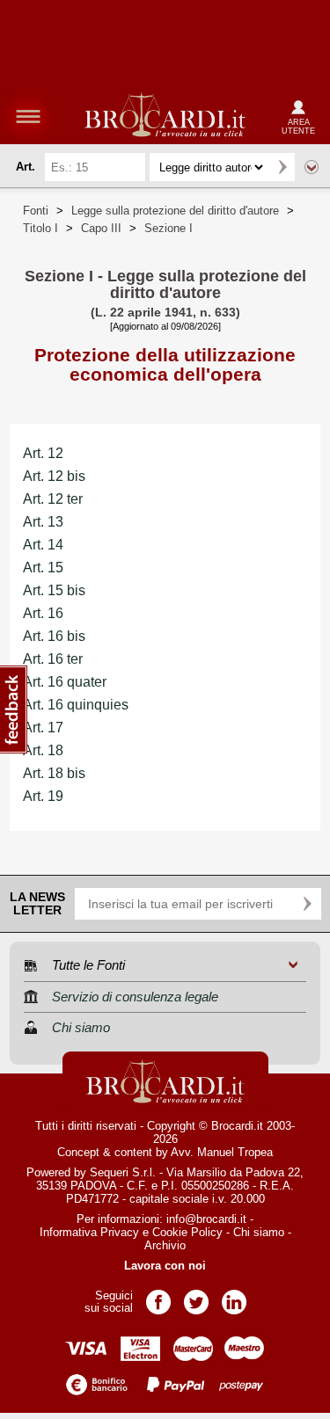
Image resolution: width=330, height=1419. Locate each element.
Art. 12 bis (54, 476)
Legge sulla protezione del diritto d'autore (175, 210)
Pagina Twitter (196, 1296)
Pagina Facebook (158, 1296)
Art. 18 (43, 750)
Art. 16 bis (54, 636)
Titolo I (40, 228)
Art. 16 (43, 613)
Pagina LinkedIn (234, 1296)
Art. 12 (43, 453)
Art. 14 (43, 544)
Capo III (101, 228)
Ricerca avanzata (311, 167)
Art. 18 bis (54, 773)
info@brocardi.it (206, 1219)
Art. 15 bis (54, 590)
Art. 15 (43, 567)
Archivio (165, 1245)
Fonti (35, 210)
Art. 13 (43, 521)
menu (28, 116)
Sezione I (168, 228)
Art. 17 (43, 727)
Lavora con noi (165, 1265)
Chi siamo (258, 1232)
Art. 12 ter (53, 498)
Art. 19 (43, 796)
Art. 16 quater (64, 681)
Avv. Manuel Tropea (222, 1152)
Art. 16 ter (53, 658)
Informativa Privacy (89, 1232)
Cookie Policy (187, 1232)
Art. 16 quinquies (75, 704)
